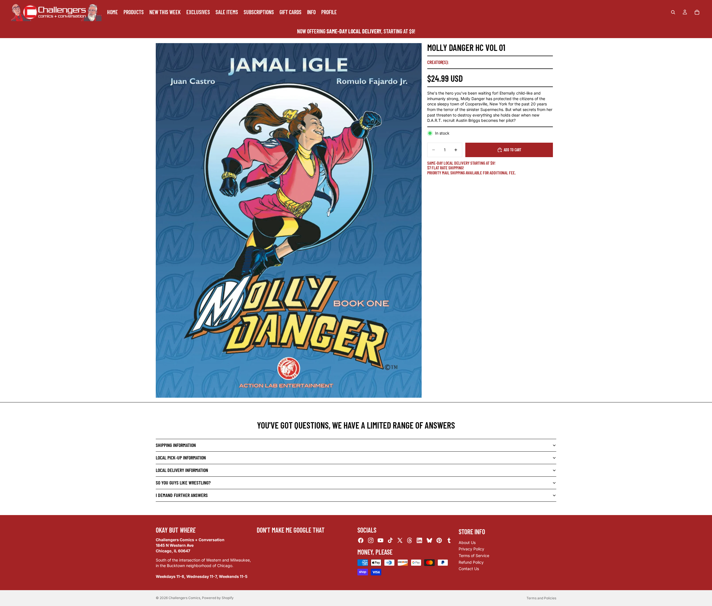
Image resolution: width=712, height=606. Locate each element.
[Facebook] (360, 540)
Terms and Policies (541, 598)
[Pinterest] (439, 540)
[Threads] (409, 540)
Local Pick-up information (181, 457)
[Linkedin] (419, 540)
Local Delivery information (182, 470)
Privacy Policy (471, 549)
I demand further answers (182, 495)
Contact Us (469, 568)
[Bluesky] (429, 540)
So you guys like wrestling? (183, 482)
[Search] (673, 12)
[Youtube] (380, 540)
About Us (467, 542)
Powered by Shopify (218, 598)
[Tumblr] (449, 540)
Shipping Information (176, 445)
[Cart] (697, 12)
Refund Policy (471, 562)
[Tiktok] (390, 540)
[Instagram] (370, 540)
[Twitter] (400, 540)
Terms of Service (474, 555)
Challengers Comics (184, 598)
